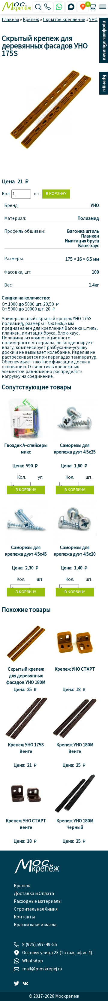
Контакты (24, 917)
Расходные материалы (38, 901)
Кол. (6, 194)
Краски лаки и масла (35, 925)
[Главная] (17, 7)
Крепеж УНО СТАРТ (75, 669)
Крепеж (22, 886)
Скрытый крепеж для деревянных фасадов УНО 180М (25, 676)
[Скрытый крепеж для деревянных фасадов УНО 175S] (49, 156)
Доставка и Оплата (34, 893)
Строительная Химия (36, 909)
